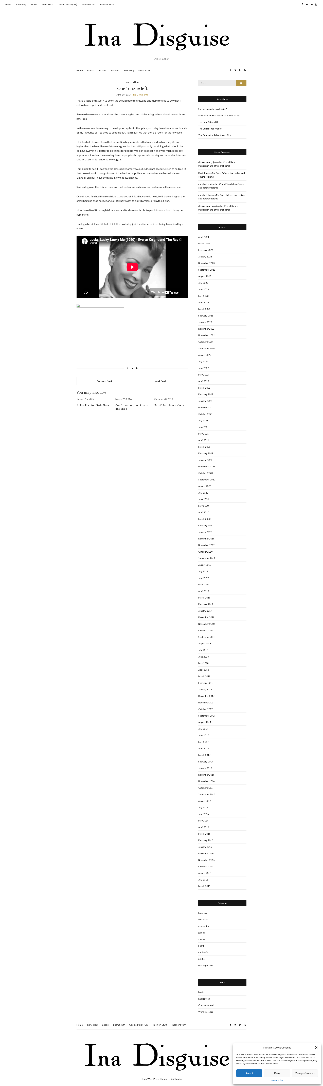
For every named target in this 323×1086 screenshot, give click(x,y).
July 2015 (203, 879)
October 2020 (205, 473)
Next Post (160, 381)
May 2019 (203, 584)
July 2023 (203, 283)
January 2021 (205, 460)
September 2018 (206, 637)
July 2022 (203, 361)
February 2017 (205, 761)
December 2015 (206, 853)
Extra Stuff (47, 4)
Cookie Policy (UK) (67, 4)
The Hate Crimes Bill (208, 122)
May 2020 (203, 505)
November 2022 (206, 335)
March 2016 (204, 833)
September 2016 (206, 794)
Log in (201, 992)
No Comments (140, 94)
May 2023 (203, 296)
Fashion (115, 70)
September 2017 (206, 715)
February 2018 (205, 683)
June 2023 (203, 289)
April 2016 (203, 827)
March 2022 (204, 387)
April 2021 (203, 440)
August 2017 (204, 722)
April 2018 (203, 669)
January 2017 (205, 768)
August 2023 (204, 276)
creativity (203, 919)
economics (203, 926)
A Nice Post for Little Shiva (93, 405)
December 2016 (206, 774)
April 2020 (203, 512)
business (202, 913)
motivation (132, 82)
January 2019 (205, 610)
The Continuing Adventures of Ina (214, 135)
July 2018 (203, 650)
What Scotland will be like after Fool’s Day (219, 115)
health (201, 945)
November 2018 (206, 624)
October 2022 (205, 342)
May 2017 (203, 742)
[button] (316, 1047)
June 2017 (203, 735)
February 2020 (205, 525)
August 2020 (204, 486)
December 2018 (206, 617)
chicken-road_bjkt (207, 162)
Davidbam (203, 173)
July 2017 (203, 728)
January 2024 (205, 256)
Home (8, 4)
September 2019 (206, 558)
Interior (102, 70)
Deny (277, 1073)
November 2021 (206, 407)
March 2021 (204, 446)
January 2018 (205, 689)
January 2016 (205, 847)
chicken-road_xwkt (207, 206)
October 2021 (205, 414)
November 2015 (206, 860)
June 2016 (203, 814)
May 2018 (203, 663)
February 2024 (205, 250)
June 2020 (203, 499)
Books (34, 4)
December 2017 (206, 696)
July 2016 (203, 807)
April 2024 (203, 237)
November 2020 (206, 466)
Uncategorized (205, 965)
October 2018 (205, 630)
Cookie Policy (277, 1080)
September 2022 (206, 348)
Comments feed (206, 1005)
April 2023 (203, 302)
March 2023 (204, 309)
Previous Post (104, 381)
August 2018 (204, 643)
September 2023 (206, 269)
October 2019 (205, 551)
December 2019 (206, 538)
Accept (249, 1073)
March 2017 (204, 755)
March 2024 (204, 243)
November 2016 (206, 781)
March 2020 (204, 519)
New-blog (21, 4)
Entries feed (204, 998)
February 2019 (205, 604)
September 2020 (206, 479)
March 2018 (204, 676)
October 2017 (205, 709)
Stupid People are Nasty (169, 405)
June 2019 (203, 578)
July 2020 (203, 492)
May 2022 (203, 374)
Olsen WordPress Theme (153, 1078)
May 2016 (203, 820)
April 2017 (203, 748)
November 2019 (206, 545)
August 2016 (204, 801)
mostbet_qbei (205, 184)
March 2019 (204, 597)
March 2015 (204, 886)
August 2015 (204, 873)
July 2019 (203, 571)
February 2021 (205, 453)
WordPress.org (205, 1011)
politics (201, 959)
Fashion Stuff (89, 4)
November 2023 (206, 263)
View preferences (305, 1073)
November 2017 (206, 702)
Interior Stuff (107, 4)
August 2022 (204, 355)
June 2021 (203, 427)
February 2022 (205, 394)
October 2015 (205, 866)
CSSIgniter (177, 1078)
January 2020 (205, 532)
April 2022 (203, 381)
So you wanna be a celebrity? (212, 109)
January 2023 (205, 322)
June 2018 (203, 656)
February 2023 (205, 315)
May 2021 (203, 433)
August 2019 (204, 565)
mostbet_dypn (205, 195)
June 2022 (203, 368)
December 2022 (206, 328)
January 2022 (205, 401)
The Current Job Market (210, 128)
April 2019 (203, 591)
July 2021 (203, 420)
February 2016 (205, 840)
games (201, 932)
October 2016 (205, 788)
